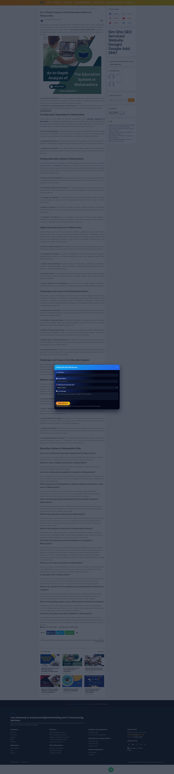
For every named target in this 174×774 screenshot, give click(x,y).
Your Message (61, 391)
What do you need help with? (65, 384)
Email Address (61, 378)
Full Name (60, 372)
